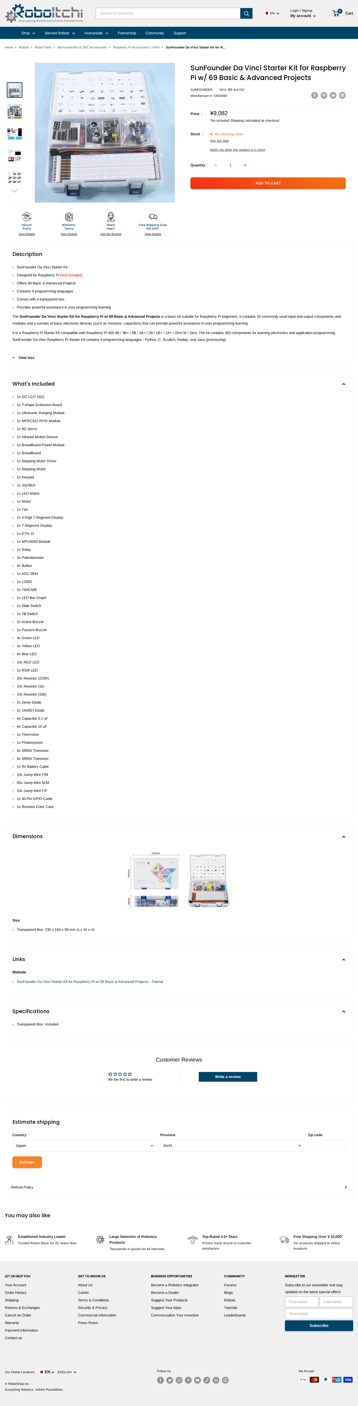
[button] (14, 190)
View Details (27, 234)
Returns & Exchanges (22, 1308)
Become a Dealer (165, 1292)
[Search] (246, 13)
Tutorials (230, 1308)
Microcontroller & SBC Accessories (82, 47)
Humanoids (94, 33)
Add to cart (268, 183)
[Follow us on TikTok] (206, 1380)
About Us (85, 1285)
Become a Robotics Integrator (174, 1285)
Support (180, 33)
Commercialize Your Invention (175, 1315)
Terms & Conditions (93, 1300)
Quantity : (198, 165)
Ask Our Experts (111, 234)
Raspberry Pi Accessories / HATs (136, 47)
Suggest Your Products (169, 1300)
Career (83, 1292)
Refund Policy (22, 1187)
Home (9, 47)
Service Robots (57, 33)
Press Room (88, 1323)
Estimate (27, 1162)
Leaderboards (235, 1315)
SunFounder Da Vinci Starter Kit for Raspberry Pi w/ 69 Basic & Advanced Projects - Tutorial (90, 982)
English (66, 1372)
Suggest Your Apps (166, 1308)
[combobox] (168, 13)
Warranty (12, 1323)
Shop (26, 33)
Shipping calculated (245, 120)
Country (19, 1135)
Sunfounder (201, 89)
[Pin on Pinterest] (323, 95)
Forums (230, 1285)
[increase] (245, 165)
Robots (24, 47)
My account (301, 16)
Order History (16, 1292)
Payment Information (21, 1330)
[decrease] (215, 165)
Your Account (15, 1285)
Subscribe (319, 1326)
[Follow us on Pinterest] (188, 1380)
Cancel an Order (18, 1315)
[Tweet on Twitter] (333, 95)
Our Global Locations (20, 1372)
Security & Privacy (93, 1308)
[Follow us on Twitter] (169, 1380)
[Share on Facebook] (314, 95)
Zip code (315, 1135)
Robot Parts (43, 47)
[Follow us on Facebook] (160, 1380)
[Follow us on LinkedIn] (216, 1380)
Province (167, 1135)
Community (155, 33)
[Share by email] (342, 95)
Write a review (228, 1077)
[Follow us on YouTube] (197, 1380)
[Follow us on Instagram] (179, 1380)
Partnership (127, 33)
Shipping (12, 1300)
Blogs (228, 1292)
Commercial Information (97, 1315)
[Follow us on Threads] (225, 1380)
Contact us (13, 1338)
